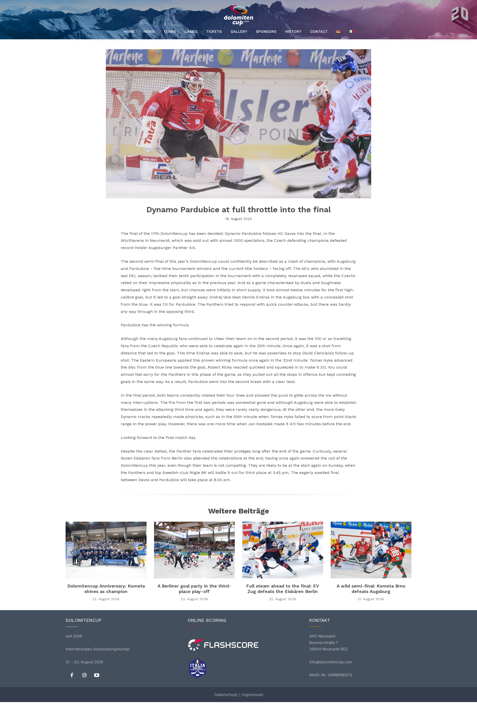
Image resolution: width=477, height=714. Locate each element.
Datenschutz (226, 694)
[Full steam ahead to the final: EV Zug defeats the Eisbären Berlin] (282, 550)
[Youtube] (96, 675)
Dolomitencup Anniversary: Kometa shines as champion (106, 588)
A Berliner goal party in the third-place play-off (194, 588)
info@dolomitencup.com (330, 662)
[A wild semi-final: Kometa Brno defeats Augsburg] (371, 550)
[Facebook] (72, 675)
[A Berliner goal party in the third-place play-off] (194, 550)
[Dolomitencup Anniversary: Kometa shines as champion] (106, 550)
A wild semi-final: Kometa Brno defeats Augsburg (371, 588)
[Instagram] (84, 675)
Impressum (252, 694)
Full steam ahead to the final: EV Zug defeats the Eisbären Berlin (282, 588)
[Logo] (238, 15)
